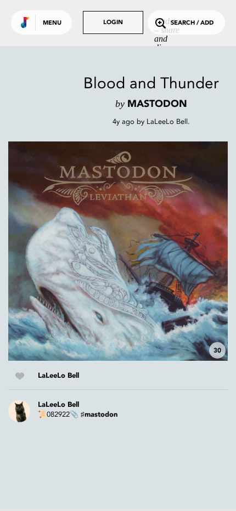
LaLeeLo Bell (167, 121)
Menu (52, 23)
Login (113, 23)
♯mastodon (99, 414)
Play (118, 251)
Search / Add (192, 23)
